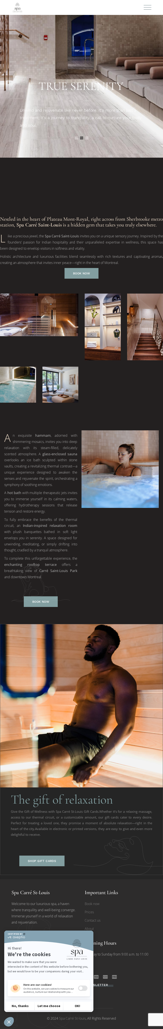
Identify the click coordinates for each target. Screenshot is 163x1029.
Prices (89, 912)
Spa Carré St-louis (72, 1018)
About (89, 928)
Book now (92, 903)
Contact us (92, 920)
